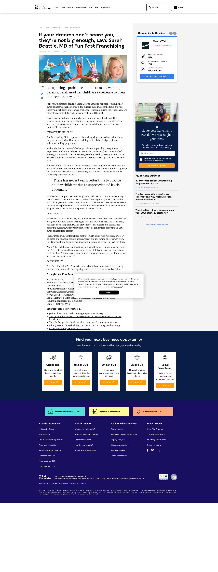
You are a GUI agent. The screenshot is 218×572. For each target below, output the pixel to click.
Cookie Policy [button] (128, 284)
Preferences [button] (118, 287)
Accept (109, 292)
